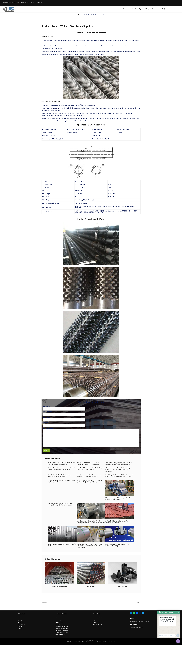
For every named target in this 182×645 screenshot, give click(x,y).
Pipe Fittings (122, 586)
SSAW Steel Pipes (97, 620)
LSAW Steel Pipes (97, 622)
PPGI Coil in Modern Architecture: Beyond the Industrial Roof (62, 481)
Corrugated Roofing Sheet (62, 626)
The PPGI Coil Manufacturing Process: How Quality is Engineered (60, 475)
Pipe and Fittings (144, 9)
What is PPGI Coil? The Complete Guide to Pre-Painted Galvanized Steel (62, 463)
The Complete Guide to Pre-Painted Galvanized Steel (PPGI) (117, 498)
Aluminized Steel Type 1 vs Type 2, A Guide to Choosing (117, 545)
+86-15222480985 (37, 2)
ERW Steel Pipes (97, 619)
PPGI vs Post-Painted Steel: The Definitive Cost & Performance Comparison (62, 468)
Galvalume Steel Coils (60, 619)
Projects (164, 9)
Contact (177, 9)
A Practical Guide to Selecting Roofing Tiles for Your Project (118, 521)
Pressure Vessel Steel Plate (62, 632)
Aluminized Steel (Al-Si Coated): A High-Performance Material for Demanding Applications (90, 545)
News (170, 9)
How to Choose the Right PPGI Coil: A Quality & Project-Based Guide (89, 481)
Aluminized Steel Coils (61, 620)
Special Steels (156, 9)
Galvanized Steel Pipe (98, 624)
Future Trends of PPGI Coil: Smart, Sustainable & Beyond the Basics (88, 463)
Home (119, 9)
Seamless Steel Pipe (97, 617)
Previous (45, 602)
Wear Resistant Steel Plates (62, 630)
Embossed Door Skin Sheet (62, 628)
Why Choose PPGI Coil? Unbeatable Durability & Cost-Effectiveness (89, 475)
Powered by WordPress (91, 640)
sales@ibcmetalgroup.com (12, 2)
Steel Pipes (91, 586)
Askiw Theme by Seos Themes (106, 642)
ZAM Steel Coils (59, 622)
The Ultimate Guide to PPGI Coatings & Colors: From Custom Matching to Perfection (118, 469)
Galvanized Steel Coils (61, 617)
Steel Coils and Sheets (129, 9)
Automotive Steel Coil (60, 634)
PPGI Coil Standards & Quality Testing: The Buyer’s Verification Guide (91, 468)
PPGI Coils (58, 624)
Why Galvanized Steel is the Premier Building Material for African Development (91, 521)
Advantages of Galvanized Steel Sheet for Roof (62, 545)
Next (138, 602)
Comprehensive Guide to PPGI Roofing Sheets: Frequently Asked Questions (61, 504)
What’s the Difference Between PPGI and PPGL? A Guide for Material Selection (119, 463)
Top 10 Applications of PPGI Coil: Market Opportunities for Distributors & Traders (119, 475)
